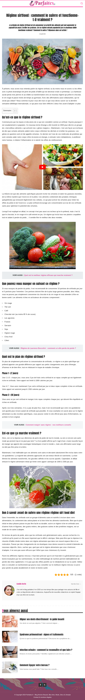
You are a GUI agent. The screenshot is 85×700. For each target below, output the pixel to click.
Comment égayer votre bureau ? (34, 665)
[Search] (81, 3)
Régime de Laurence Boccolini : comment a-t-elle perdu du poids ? (48, 348)
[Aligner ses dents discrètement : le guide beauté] (10, 621)
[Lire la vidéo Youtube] (42, 167)
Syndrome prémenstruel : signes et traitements (41, 634)
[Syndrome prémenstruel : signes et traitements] (10, 637)
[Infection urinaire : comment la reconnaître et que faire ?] (10, 652)
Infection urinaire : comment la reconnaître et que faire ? (46, 650)
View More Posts (75, 584)
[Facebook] (40, 685)
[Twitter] (44, 685)
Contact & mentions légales (43, 697)
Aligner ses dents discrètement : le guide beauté (42, 619)
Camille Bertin (21, 584)
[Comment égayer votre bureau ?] (10, 667)
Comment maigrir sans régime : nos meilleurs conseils (48, 425)
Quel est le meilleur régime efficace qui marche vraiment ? (48, 275)
